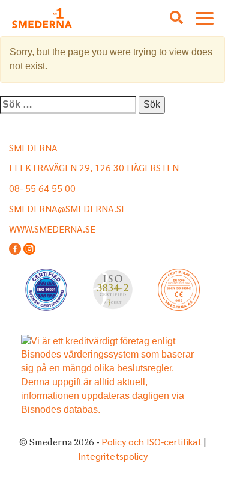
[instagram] (29, 250)
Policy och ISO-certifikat (151, 441)
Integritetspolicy (113, 456)
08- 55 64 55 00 (42, 188)
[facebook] (15, 250)
